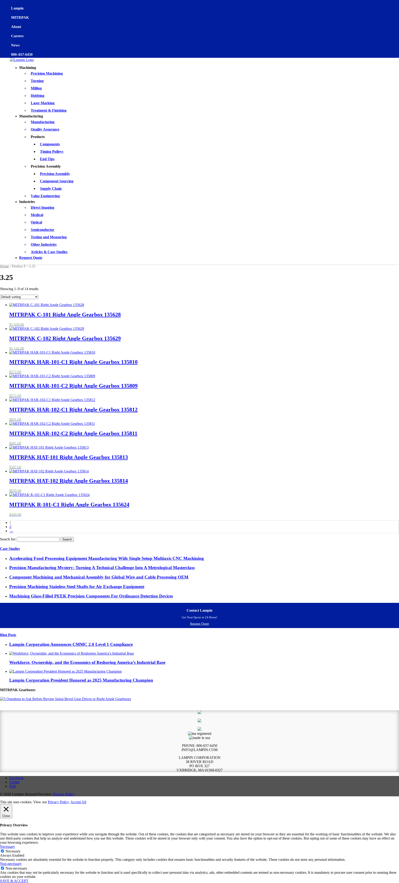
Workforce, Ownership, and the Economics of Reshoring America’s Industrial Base (87, 662)
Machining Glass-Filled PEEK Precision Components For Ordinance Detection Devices (91, 596)
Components (50, 144)
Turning (37, 81)
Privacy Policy (64, 794)
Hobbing (37, 96)
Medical (37, 215)
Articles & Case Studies (49, 252)
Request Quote (30, 258)
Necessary (13, 851)
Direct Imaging (42, 207)
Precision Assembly (55, 174)
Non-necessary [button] (11, 864)
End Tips (47, 159)
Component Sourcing (56, 181)
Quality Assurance (45, 129)
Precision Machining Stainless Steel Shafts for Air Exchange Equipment (76, 586)
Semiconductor (42, 230)
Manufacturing (42, 122)
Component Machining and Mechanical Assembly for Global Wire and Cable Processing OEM (98, 577)
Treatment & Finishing (48, 110)
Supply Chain (51, 188)
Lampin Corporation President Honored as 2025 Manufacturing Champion (81, 680)
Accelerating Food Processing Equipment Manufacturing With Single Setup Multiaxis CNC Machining (106, 558)
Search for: (8, 539)
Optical (36, 222)
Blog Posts (8, 635)
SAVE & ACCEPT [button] (14, 881)
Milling (36, 88)
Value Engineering (45, 196)
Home (4, 266)
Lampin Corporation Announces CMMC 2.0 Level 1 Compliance (71, 644)
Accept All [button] (78, 802)
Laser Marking (42, 103)
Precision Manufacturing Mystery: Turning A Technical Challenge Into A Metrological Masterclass (102, 567)
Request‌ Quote (199, 623)
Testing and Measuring (49, 237)
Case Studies (10, 549)
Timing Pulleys (51, 151)
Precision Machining (47, 73)
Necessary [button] (7, 847)
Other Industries (44, 244)
